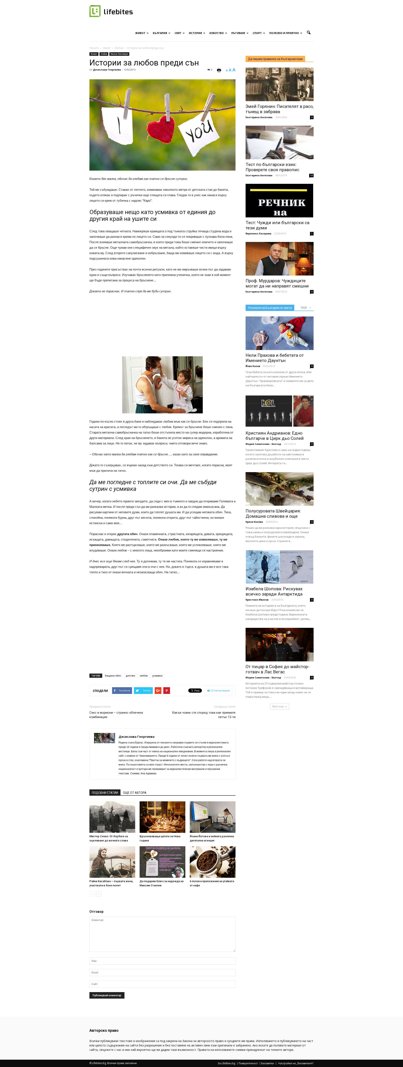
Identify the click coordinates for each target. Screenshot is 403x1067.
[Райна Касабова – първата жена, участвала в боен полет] (112, 862)
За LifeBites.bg (226, 1063)
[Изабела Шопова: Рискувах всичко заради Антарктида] (280, 567)
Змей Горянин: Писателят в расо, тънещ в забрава (280, 109)
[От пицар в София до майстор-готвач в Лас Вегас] (280, 644)
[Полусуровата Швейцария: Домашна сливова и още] (280, 489)
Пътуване (238, 33)
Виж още (278, 706)
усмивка (157, 675)
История (195, 33)
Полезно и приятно (284, 33)
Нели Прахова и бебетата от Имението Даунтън (275, 358)
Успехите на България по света (270, 308)
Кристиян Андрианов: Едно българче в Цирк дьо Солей (275, 436)
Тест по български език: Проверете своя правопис (272, 167)
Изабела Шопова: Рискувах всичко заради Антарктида (274, 591)
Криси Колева (254, 521)
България (160, 33)
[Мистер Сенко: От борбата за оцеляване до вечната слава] (112, 817)
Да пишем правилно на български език (275, 59)
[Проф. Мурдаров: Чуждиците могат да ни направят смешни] (280, 259)
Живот (140, 33)
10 (311, 175)
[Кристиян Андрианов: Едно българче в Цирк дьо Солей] (280, 411)
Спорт (257, 33)
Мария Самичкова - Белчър (263, 443)
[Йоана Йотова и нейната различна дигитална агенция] (213, 817)
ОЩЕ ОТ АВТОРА (135, 792)
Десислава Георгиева (107, 69)
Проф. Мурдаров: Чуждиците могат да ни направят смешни (277, 283)
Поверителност (248, 1063)
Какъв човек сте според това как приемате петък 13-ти (204, 715)
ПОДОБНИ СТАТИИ (105, 792)
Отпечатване (220, 690)
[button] (309, 33)
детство (130, 675)
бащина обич (113, 675)
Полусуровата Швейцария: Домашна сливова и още (273, 513)
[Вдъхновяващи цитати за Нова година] (162, 817)
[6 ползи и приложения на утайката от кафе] (213, 862)
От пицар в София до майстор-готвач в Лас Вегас (277, 669)
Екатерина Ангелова (259, 117)
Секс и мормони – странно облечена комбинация (116, 715)
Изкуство (216, 33)
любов (144, 675)
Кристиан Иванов (257, 599)
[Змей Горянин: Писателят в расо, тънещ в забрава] (280, 84)
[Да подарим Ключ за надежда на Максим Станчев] (162, 862)
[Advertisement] (204, 327)
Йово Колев (253, 366)
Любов (104, 53)
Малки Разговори (119, 53)
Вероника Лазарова (258, 233)
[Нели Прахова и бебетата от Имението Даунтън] (280, 333)
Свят (178, 33)
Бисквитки (267, 1063)
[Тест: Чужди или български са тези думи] (280, 200)
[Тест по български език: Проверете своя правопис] (280, 142)
